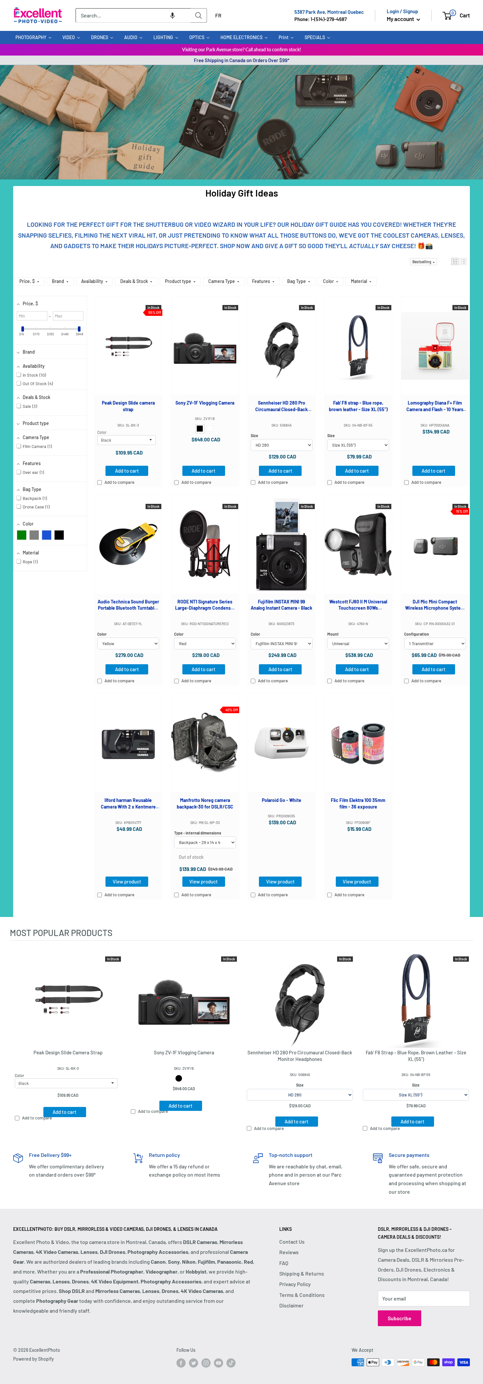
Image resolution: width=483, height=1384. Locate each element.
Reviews (289, 1252)
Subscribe (399, 1318)
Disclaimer (291, 1305)
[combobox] (133, 15)
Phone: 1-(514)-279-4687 (320, 19)
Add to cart (127, 471)
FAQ (283, 1263)
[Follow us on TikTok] (231, 1363)
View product (127, 881)
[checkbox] (22, 535)
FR (218, 15)
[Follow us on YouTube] (218, 1363)
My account (401, 18)
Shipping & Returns (301, 1273)
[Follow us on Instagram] (206, 1363)
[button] (172, 15)
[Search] (199, 15)
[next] (466, 1040)
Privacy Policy (295, 1284)
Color (101, 432)
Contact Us (292, 1241)
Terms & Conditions (302, 1295)
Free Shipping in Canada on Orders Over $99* (241, 60)
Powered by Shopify (33, 1359)
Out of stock (191, 857)
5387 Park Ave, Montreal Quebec (329, 12)
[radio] (199, 428)
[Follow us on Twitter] (193, 1363)
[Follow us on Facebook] (181, 1363)
